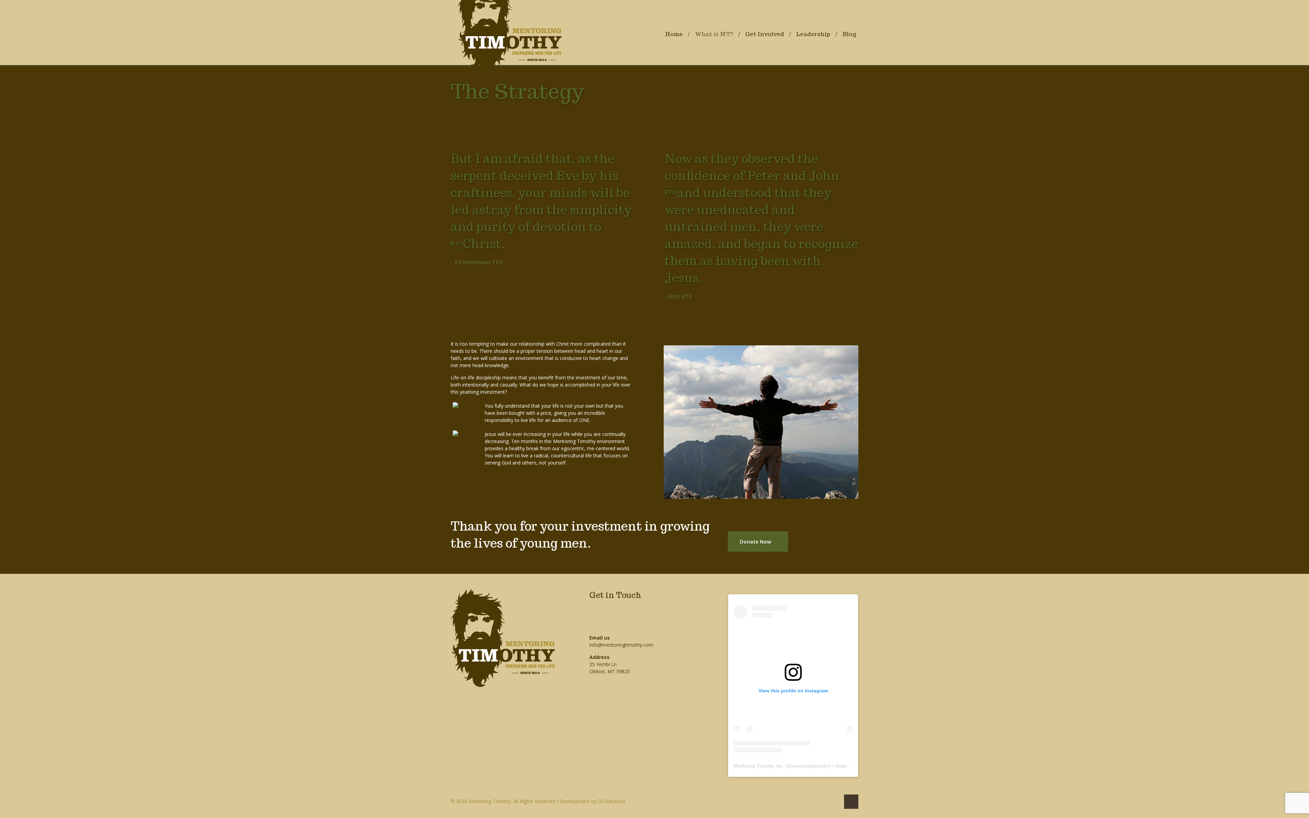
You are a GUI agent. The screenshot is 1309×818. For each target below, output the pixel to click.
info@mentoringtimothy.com (621, 645)
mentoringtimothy (810, 766)
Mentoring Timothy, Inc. (759, 766)
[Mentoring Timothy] (509, 15)
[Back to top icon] (851, 802)
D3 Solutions (612, 801)
